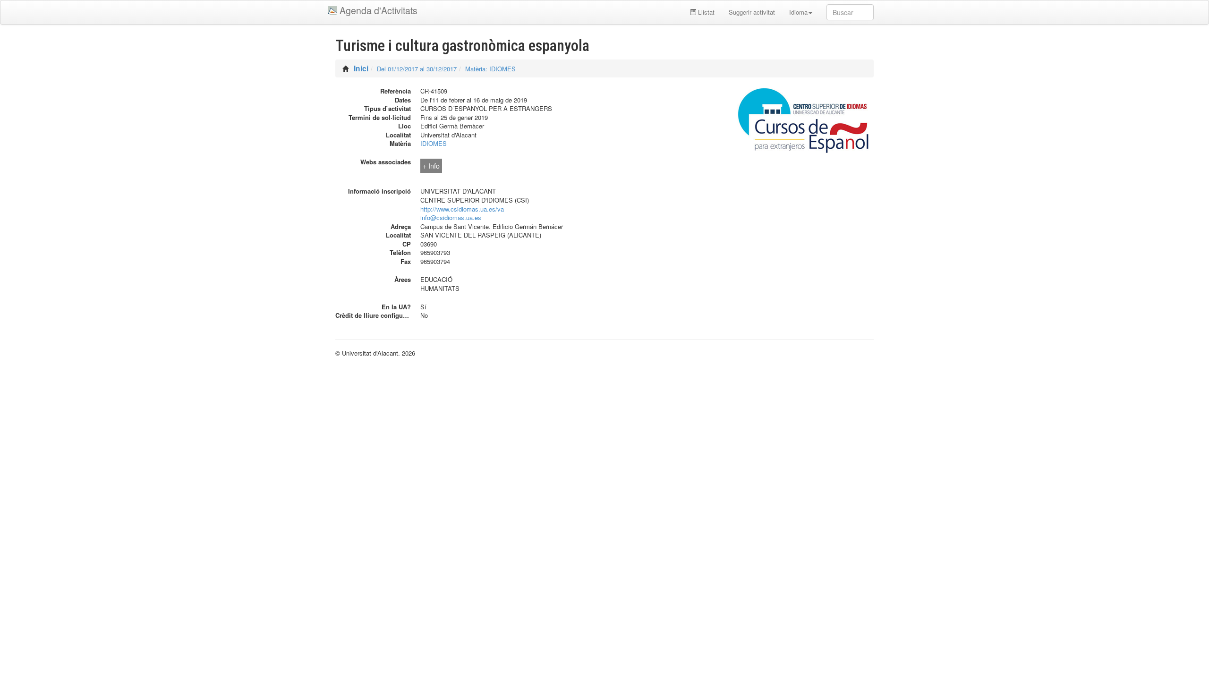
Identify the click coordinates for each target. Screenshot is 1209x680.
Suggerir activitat (752, 12)
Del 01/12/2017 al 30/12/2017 (417, 68)
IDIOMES (433, 143)
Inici (361, 68)
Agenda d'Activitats (378, 10)
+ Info (431, 165)
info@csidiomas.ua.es (450, 217)
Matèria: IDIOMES (490, 68)
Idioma (798, 12)
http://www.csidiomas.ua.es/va (462, 208)
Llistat (705, 12)
